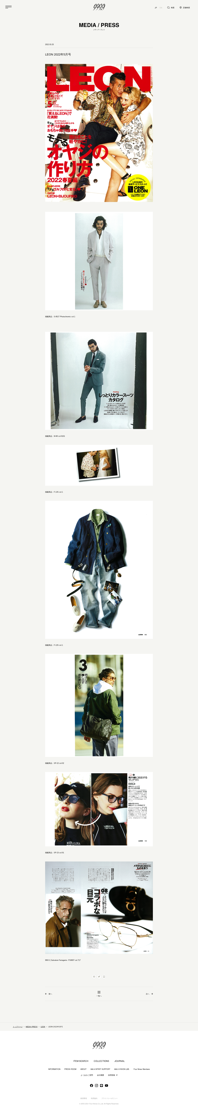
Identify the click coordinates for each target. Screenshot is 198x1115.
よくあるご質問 (87, 1075)
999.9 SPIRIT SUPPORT (100, 1069)
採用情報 (111, 1075)
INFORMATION (54, 1069)
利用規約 (94, 1098)
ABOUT (83, 1069)
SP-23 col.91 (59, 853)
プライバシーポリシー (109, 1098)
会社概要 (100, 1075)
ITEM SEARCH (80, 1061)
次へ (147, 994)
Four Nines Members (142, 1069)
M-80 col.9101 (59, 436)
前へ (50, 994)
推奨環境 (83, 1098)
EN (161, 7)
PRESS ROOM (70, 1069)
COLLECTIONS (101, 1061)
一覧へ (99, 996)
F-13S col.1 (58, 492)
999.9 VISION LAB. (122, 1069)
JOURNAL (119, 1061)
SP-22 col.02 (59, 763)
